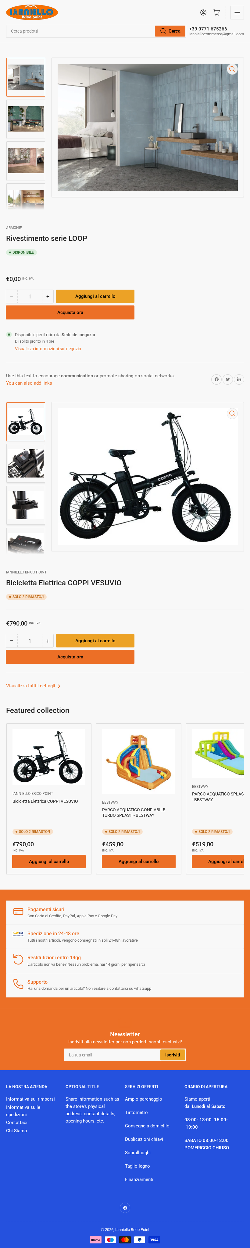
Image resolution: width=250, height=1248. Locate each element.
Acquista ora (70, 312)
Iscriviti (172, 1055)
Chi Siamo (16, 1130)
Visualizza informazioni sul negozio (48, 348)
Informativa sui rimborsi (30, 1099)
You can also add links (29, 383)
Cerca (174, 31)
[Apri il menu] (237, 12)
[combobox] (96, 31)
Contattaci (16, 1122)
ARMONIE (14, 228)
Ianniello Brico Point (26, 572)
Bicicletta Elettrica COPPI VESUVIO (45, 801)
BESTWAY (110, 802)
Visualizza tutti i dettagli (31, 686)
